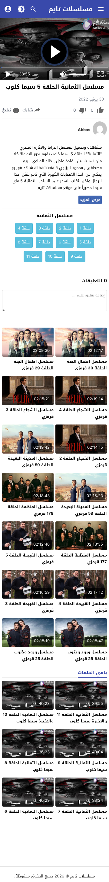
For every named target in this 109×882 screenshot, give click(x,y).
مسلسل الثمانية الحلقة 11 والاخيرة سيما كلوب (82, 718)
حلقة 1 (85, 228)
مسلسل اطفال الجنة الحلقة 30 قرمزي (87, 365)
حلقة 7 (44, 242)
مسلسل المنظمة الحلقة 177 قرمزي (84, 558)
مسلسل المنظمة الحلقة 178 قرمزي (31, 510)
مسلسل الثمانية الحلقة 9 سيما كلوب (82, 766)
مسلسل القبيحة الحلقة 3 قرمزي (29, 607)
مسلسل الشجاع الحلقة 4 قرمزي (83, 413)
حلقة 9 (77, 256)
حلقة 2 (65, 228)
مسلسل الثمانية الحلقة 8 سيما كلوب (29, 766)
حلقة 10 (55, 256)
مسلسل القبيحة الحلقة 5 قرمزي (29, 558)
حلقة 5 (85, 242)
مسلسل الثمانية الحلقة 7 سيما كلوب (82, 815)
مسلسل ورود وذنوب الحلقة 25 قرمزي (34, 655)
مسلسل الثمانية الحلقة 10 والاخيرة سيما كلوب (28, 718)
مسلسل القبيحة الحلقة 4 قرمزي (82, 607)
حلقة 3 (44, 228)
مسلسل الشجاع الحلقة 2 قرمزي (83, 461)
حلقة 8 (24, 242)
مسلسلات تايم (70, 9)
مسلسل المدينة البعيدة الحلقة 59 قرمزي (31, 461)
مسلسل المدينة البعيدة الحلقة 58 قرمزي (84, 510)
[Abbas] (100, 135)
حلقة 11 (33, 256)
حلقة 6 (65, 242)
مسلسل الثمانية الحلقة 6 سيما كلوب (29, 815)
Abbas (84, 130)
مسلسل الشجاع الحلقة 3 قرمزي (30, 413)
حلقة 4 (24, 228)
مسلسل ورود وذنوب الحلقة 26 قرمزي (87, 655)
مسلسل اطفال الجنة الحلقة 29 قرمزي (34, 365)
